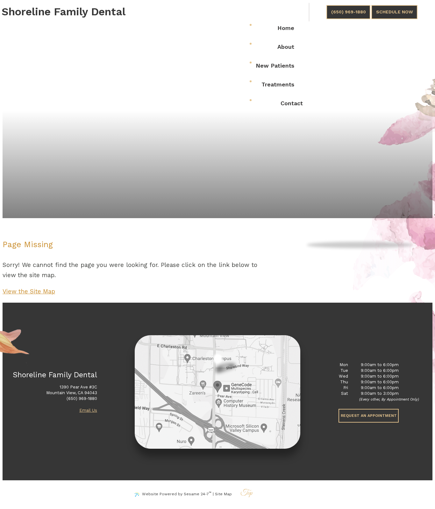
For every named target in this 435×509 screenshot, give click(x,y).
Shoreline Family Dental (63, 11)
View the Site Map (29, 291)
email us (88, 410)
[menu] (277, 13)
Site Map (223, 494)
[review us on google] (318, 12)
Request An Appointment (369, 415)
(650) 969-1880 (348, 11)
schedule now (394, 11)
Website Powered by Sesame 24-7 (176, 493)
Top (246, 493)
